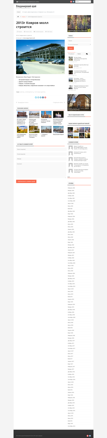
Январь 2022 (71, 245)
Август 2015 (70, 413)
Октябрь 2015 (71, 408)
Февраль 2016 (71, 397)
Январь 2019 (71, 307)
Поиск (70, 48)
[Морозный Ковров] (58, 129)
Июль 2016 (70, 384)
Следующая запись (58, 102)
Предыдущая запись (23, 102)
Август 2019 (70, 289)
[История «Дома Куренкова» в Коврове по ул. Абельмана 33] (22, 114)
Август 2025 (70, 203)
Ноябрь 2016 (71, 374)
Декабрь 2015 (71, 402)
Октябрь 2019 (71, 283)
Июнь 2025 (70, 206)
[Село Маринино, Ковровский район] (22, 129)
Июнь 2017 (70, 356)
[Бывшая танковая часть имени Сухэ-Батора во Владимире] (79, 102)
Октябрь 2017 (71, 346)
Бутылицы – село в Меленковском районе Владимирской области (80, 80)
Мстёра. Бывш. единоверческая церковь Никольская (80, 59)
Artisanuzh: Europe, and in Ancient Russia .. (80, 152)
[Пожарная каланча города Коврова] (46, 114)
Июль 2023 (70, 224)
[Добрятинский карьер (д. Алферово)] (79, 23)
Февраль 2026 (71, 188)
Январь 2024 (71, 219)
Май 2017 (70, 358)
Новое (79, 54)
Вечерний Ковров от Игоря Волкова (29, 79)
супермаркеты (29, 92)
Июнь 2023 (70, 226)
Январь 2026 (71, 190)
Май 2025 (70, 208)
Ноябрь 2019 (71, 281)
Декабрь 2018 (71, 309)
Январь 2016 (71, 400)
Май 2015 (70, 421)
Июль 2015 (70, 415)
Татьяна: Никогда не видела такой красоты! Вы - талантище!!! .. (81, 171)
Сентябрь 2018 (71, 317)
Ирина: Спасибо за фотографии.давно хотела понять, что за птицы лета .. (81, 147)
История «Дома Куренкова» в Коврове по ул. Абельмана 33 (38, 12)
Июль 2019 (70, 291)
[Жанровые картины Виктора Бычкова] (71, 66)
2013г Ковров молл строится (32, 24)
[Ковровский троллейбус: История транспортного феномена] (34, 114)
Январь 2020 (71, 276)
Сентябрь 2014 (71, 426)
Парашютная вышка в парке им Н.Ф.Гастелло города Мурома (81, 87)
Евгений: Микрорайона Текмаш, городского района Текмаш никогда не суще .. (81, 159)
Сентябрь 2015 (71, 410)
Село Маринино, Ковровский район (21, 136)
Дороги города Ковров (25, 81)
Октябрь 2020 (71, 260)
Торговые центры (39, 92)
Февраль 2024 (71, 216)
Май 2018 (70, 327)
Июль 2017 (70, 353)
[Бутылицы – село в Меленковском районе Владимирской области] (71, 80)
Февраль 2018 (71, 335)
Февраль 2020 (71, 273)
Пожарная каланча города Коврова (45, 121)
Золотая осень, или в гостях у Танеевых (33, 136)
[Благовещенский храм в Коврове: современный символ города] (58, 114)
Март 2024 (70, 213)
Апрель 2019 (71, 299)
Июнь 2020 (70, 270)
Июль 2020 (70, 268)
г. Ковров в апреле (44, 135)
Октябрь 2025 (71, 198)
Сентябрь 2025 (71, 201)
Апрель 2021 (71, 250)
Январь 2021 (71, 255)
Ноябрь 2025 (71, 195)
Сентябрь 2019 (71, 286)
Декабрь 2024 (71, 211)
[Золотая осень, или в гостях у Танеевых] (34, 129)
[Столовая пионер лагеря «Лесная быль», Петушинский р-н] (71, 72)
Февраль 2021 (71, 252)
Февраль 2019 (71, 304)
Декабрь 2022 (71, 232)
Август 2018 (70, 320)
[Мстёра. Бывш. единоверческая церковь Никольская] (71, 59)
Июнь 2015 (70, 418)
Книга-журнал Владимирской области (26, 435)
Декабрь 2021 (71, 247)
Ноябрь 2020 (71, 258)
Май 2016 (70, 390)
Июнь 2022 (70, 237)
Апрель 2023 (71, 229)
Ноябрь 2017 (71, 343)
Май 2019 (70, 296)
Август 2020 (70, 265)
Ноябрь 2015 (71, 405)
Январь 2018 (71, 338)
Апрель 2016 (71, 392)
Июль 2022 (70, 234)
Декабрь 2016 (71, 371)
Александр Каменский (29, 38)
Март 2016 (70, 395)
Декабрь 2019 (71, 278)
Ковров (24, 16)
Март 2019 (70, 302)
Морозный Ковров (58, 134)
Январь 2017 (71, 369)
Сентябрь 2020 (71, 263)
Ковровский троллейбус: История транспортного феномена (33, 122)
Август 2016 (70, 382)
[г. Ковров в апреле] (46, 129)
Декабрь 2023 (71, 221)
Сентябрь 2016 (71, 379)
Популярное (71, 54)
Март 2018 (70, 333)
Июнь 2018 (70, 325)
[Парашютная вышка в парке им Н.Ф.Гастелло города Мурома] (71, 87)
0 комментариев (39, 31)
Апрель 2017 (71, 361)
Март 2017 (70, 364)
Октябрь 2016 (71, 377)
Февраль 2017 (71, 366)
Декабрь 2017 (71, 340)
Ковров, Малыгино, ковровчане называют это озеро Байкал (37, 85)
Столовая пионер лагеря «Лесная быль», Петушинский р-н (81, 72)
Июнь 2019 (70, 294)
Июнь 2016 (70, 387)
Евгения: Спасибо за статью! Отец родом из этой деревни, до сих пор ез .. (81, 165)
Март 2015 (70, 423)
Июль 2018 (70, 322)
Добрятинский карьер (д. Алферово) (77, 30)
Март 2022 (70, 242)
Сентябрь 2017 (71, 348)
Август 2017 (70, 351)
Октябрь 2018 (71, 314)
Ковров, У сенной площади (27, 83)
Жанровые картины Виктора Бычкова (81, 65)
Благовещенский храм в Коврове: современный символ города (58, 122)
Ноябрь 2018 (71, 312)
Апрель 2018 (71, 330)
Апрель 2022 (71, 239)
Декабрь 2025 (71, 193)
